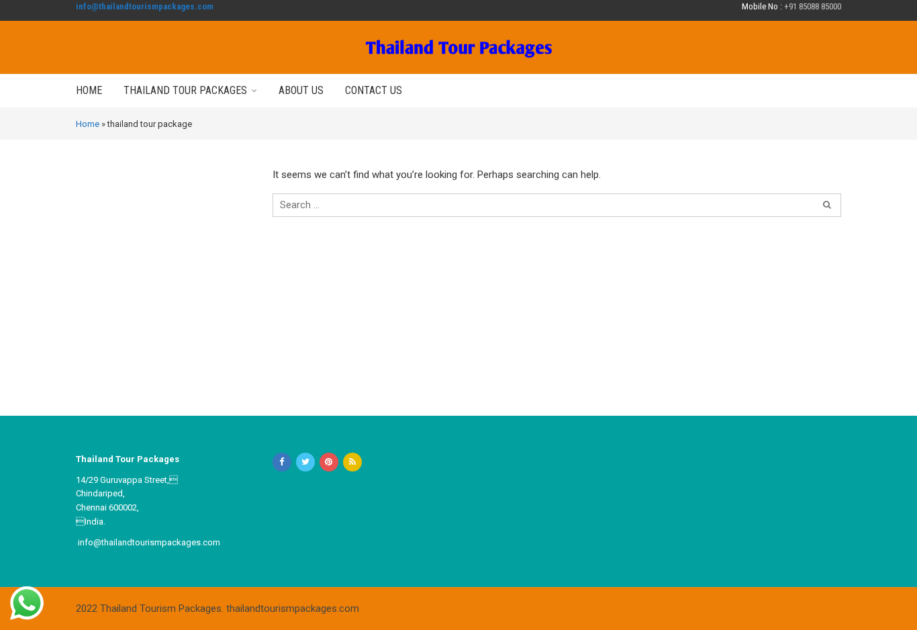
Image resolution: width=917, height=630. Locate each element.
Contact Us (373, 90)
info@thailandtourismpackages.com (144, 6)
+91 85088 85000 (812, 6)
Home (89, 90)
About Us (301, 90)
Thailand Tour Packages (185, 90)
